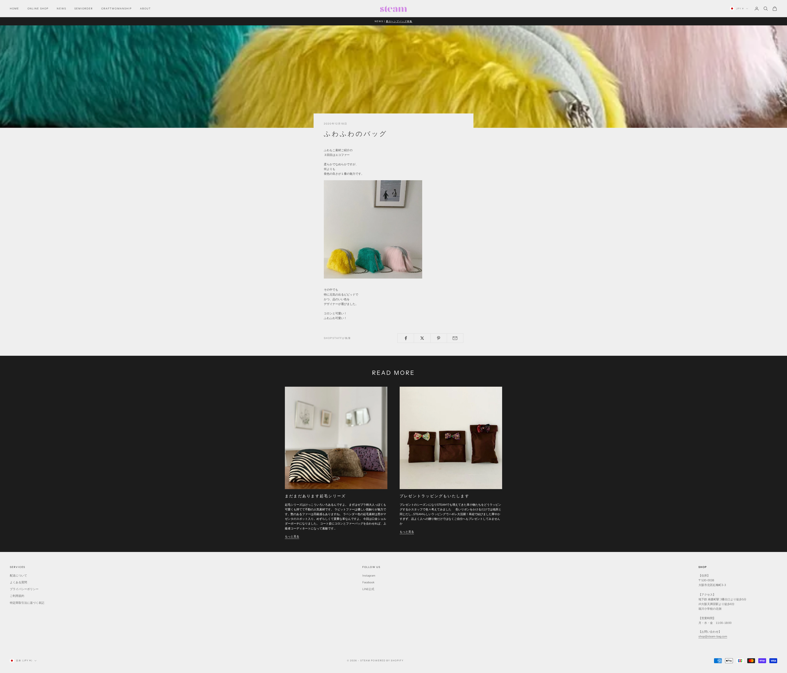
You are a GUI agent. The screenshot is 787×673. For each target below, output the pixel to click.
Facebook (368, 582)
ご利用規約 (17, 596)
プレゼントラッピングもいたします (434, 496)
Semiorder (83, 8)
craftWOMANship (116, 8)
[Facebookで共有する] (406, 338)
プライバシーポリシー (24, 589)
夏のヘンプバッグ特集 (399, 21)
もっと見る (292, 536)
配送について (18, 576)
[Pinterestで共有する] (439, 338)
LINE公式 (368, 589)
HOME (14, 8)
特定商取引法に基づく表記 (27, 603)
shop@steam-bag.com (712, 636)
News (61, 8)
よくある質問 (18, 582)
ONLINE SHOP (38, 8)
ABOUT (145, 8)
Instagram (368, 576)
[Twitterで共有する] (422, 338)
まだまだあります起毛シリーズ (315, 496)
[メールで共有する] (455, 338)
